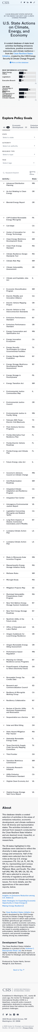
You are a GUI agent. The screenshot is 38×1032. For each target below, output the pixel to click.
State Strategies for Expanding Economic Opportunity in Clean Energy (19, 901)
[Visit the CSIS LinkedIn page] (10, 1015)
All (6, 127)
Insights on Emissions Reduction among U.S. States (18, 896)
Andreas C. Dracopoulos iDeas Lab (18, 949)
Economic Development (19, 126)
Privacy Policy (28, 1028)
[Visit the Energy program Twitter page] (7, 1015)
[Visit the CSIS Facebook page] (3, 1015)
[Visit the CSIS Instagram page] (14, 1015)
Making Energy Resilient (12, 905)
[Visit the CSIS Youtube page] (18, 1015)
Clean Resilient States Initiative (17, 54)
